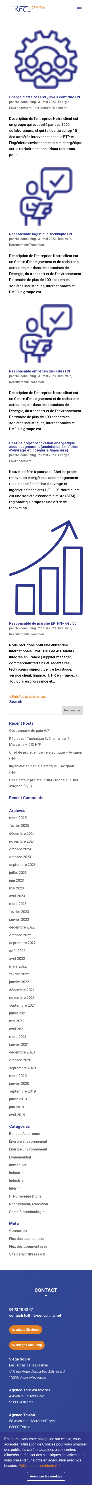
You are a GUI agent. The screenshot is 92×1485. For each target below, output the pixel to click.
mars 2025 (18, 818)
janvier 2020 (19, 1083)
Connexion (18, 1231)
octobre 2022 (20, 935)
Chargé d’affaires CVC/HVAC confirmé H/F (45, 97)
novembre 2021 (22, 998)
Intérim (15, 1188)
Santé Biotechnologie (26, 1212)
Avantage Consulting (27, 1345)
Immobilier (18, 1165)
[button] (62, 1466)
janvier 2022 (19, 982)
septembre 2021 (22, 1005)
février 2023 (19, 912)
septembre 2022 (22, 943)
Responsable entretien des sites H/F (40, 371)
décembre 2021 (22, 990)
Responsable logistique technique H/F (41, 234)
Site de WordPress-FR (27, 1254)
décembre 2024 (22, 834)
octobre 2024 (20, 849)
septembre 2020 (22, 1068)
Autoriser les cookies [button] (46, 1476)
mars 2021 (18, 1037)
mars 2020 (18, 1076)
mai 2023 (16, 888)
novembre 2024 (22, 841)
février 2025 (19, 826)
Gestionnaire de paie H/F (29, 731)
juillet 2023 (18, 873)
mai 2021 (16, 1021)
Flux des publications (26, 1239)
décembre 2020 (22, 1052)
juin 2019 (16, 1107)
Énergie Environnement (28, 1141)
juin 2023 (16, 880)
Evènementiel (20, 1157)
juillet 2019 (18, 1099)
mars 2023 (18, 904)
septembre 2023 (22, 865)
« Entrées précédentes (27, 697)
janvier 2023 (19, 919)
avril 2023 (17, 896)
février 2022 (19, 974)
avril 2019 (17, 1115)
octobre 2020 (20, 1060)
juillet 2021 (18, 1013)
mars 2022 (18, 966)
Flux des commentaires (28, 1246)
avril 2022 (17, 958)
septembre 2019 (22, 1091)
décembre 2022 (22, 927)
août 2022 (17, 951)
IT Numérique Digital (25, 1196)
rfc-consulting (25, 102)
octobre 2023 (20, 857)
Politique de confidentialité (40, 1465)
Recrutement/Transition (50, 108)
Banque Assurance (24, 1134)
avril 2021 (17, 1029)
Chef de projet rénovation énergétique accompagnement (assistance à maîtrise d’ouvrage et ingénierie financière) (43, 446)
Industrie (64, 239)
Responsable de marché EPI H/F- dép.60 (42, 623)
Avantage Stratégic (26, 1329)
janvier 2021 (19, 1044)
